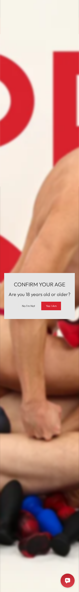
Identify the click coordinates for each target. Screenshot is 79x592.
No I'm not (28, 306)
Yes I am (51, 306)
